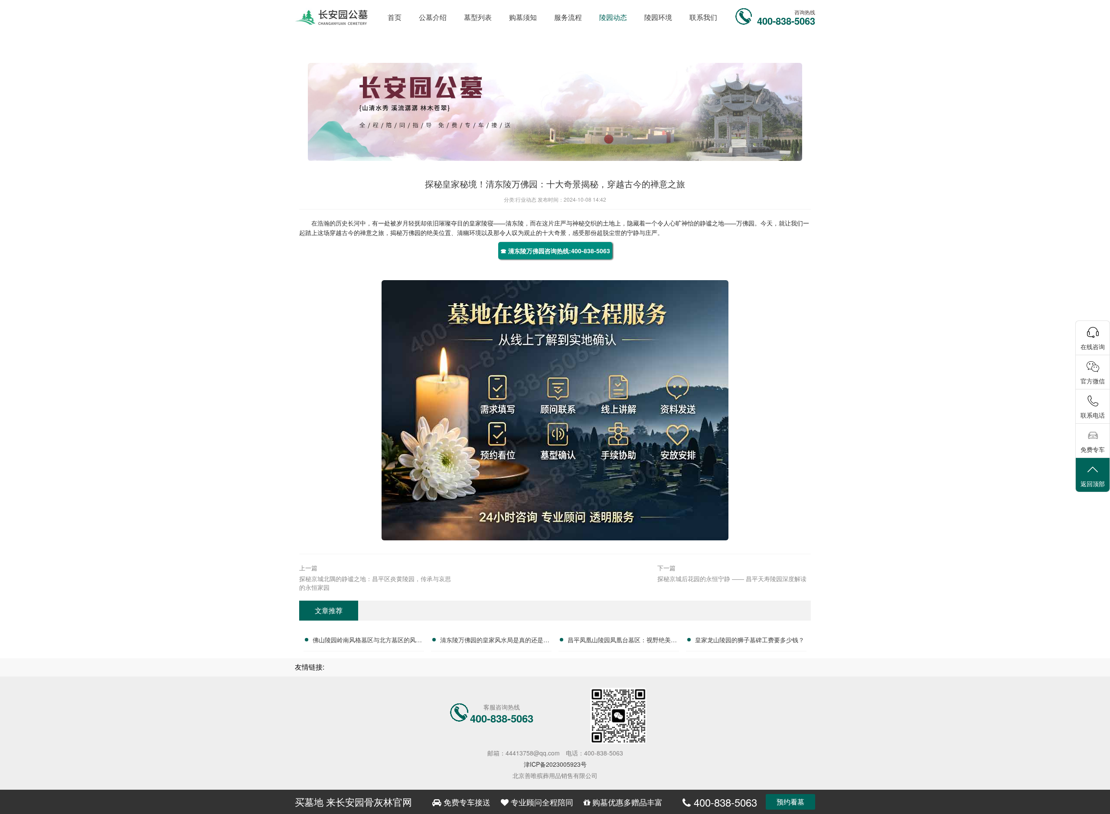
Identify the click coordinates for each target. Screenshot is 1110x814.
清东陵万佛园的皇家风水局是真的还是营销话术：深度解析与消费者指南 (494, 641)
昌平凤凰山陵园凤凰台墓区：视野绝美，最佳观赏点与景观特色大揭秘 (622, 641)
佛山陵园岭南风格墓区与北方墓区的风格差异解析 (367, 641)
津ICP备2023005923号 (555, 764)
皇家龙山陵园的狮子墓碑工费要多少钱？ (749, 639)
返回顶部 (1093, 483)
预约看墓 (790, 802)
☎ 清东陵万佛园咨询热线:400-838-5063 (555, 250)
